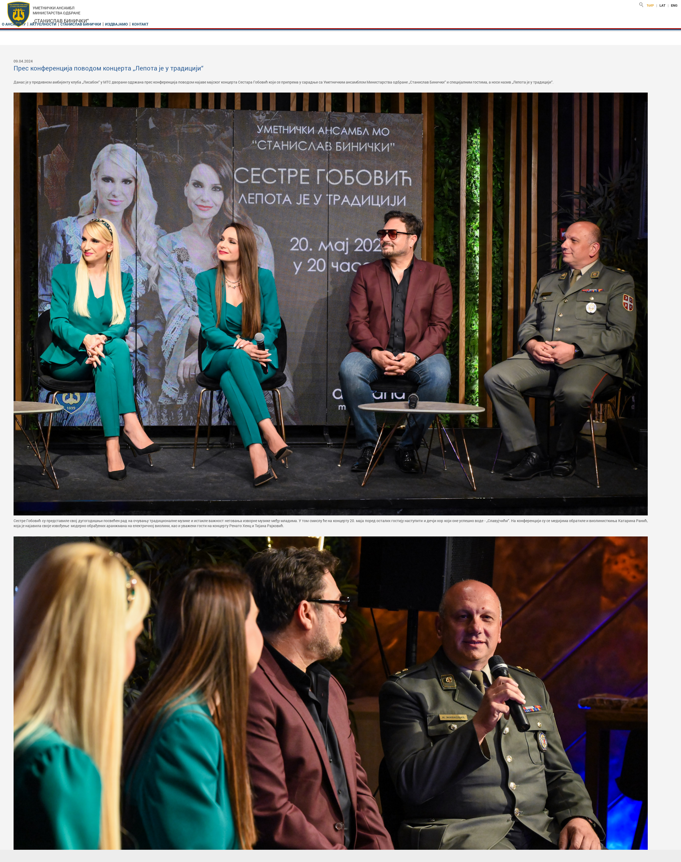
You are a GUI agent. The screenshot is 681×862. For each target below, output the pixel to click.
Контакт (140, 24)
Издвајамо (116, 24)
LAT (662, 5)
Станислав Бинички (80, 24)
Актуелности (43, 24)
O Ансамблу (14, 24)
